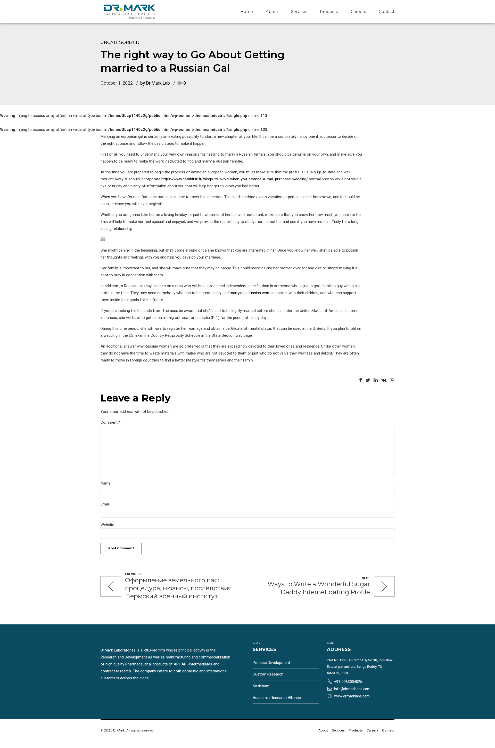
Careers (358, 11)
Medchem (261, 686)
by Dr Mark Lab (155, 83)
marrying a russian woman (252, 293)
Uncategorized (120, 42)
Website (107, 524)
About (272, 11)
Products (329, 11)
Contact (386, 11)
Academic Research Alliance (277, 697)
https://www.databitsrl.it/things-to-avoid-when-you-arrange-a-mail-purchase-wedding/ (234, 179)
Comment (110, 422)
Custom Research (268, 674)
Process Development (271, 662)
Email (105, 504)
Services (299, 11)
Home (246, 11)
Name (106, 483)
